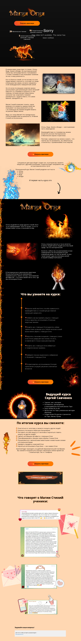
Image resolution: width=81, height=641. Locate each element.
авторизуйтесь (19, 634)
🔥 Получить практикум (40, 154)
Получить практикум (27, 23)
